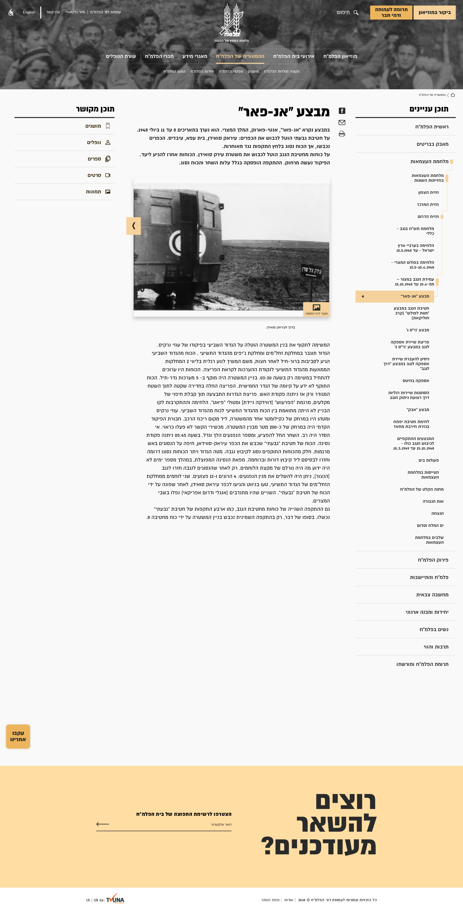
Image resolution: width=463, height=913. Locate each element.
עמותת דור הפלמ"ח (105, 12)
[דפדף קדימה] (133, 226)
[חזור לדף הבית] (453, 95)
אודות (288, 900)
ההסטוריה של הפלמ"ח (240, 56)
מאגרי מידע (195, 56)
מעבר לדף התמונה (316, 313)
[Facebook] (342, 111)
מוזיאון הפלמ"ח (340, 56)
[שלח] (102, 824)
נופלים (94, 142)
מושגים (93, 126)
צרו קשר (53, 12)
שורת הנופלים (121, 56)
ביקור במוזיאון (435, 12)
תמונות (93, 192)
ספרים (94, 159)
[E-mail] (342, 123)
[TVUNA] (115, 898)
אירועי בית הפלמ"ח (293, 56)
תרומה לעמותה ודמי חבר (391, 12)
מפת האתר (270, 900)
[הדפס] (342, 134)
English (29, 12)
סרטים (94, 175)
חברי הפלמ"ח (159, 56)
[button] (11, 12)
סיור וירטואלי (75, 12)
